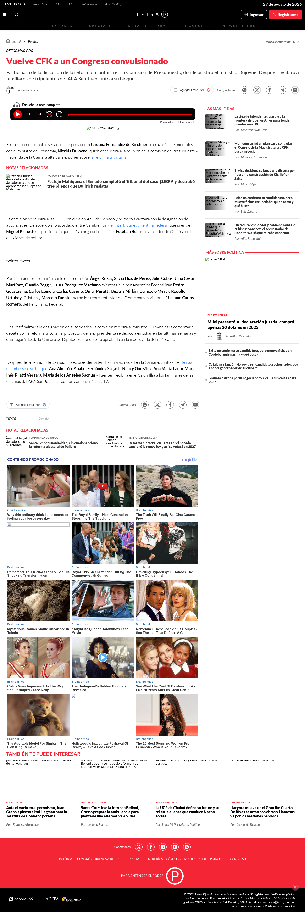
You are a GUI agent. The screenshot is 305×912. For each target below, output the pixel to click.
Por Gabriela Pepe (28, 90)
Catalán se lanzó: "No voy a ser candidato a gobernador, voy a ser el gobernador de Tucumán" (253, 366)
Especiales (101, 25)
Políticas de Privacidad (280, 906)
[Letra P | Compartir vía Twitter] (257, 90)
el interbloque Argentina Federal (139, 225)
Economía (84, 859)
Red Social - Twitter (138, 846)
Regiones (61, 25)
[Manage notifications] (295, 887)
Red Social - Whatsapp (186, 846)
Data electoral (148, 25)
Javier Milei (41, 4)
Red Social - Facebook (150, 846)
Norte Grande (195, 859)
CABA (122, 859)
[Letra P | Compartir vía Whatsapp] (244, 90)
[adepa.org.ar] (52, 899)
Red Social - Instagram (162, 846)
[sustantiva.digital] (71, 899)
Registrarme (288, 14)
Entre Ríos (154, 859)
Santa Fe (136, 859)
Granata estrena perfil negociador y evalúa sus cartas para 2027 (252, 380)
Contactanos (122, 847)
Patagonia (218, 859)
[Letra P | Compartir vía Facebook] (269, 90)
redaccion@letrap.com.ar (278, 902)
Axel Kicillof (113, 4)
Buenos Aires (105, 859)
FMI (71, 4)
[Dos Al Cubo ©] (21, 899)
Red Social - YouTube (174, 846)
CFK (59, 4)
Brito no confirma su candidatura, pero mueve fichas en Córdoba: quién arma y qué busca (250, 352)
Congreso (238, 859)
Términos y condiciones (247, 906)
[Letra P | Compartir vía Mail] (295, 90)
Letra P (16, 41)
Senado (44, 418)
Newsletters (239, 25)
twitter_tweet (18, 260)
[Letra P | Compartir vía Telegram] (282, 90)
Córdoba (173, 859)
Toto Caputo (90, 4)
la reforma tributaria (108, 157)
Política (33, 41)
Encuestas (195, 25)
